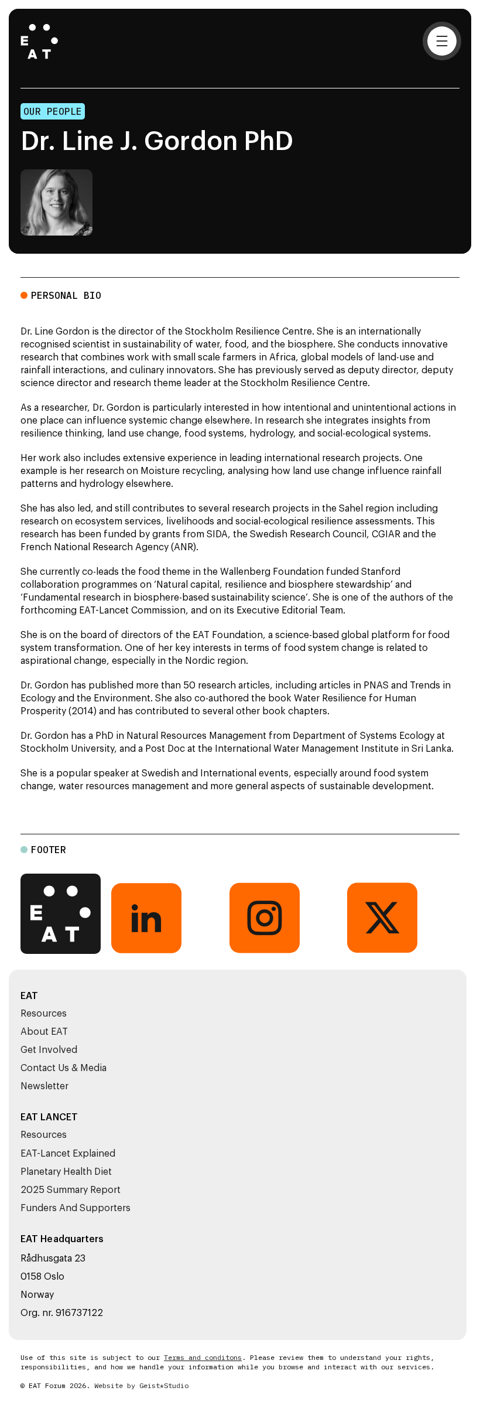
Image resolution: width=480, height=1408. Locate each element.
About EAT (44, 1032)
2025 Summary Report (70, 1190)
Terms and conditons (203, 1358)
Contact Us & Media (63, 1068)
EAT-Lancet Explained (67, 1153)
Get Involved (48, 1050)
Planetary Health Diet (66, 1172)
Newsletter (44, 1086)
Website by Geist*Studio (141, 1386)
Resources (43, 1013)
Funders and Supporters (75, 1208)
